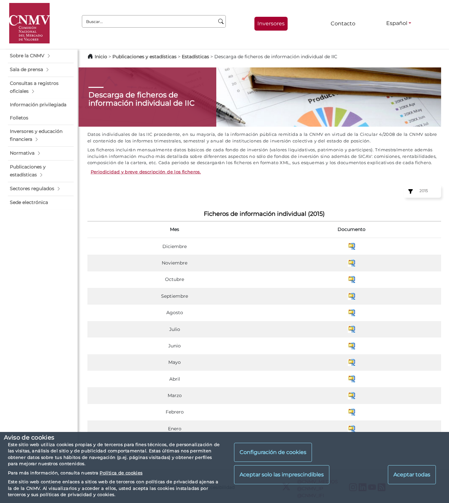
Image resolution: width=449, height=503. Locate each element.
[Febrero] (351, 412)
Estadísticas (195, 57)
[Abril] (351, 379)
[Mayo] (351, 362)
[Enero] (351, 428)
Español (396, 23)
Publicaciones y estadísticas (144, 57)
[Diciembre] (351, 246)
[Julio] (351, 329)
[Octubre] (351, 279)
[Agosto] (351, 312)
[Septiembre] (351, 296)
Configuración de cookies (273, 452)
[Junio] (351, 345)
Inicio (101, 57)
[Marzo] (351, 395)
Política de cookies (121, 472)
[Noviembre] (351, 262)
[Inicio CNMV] (29, 23)
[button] (41, 56)
